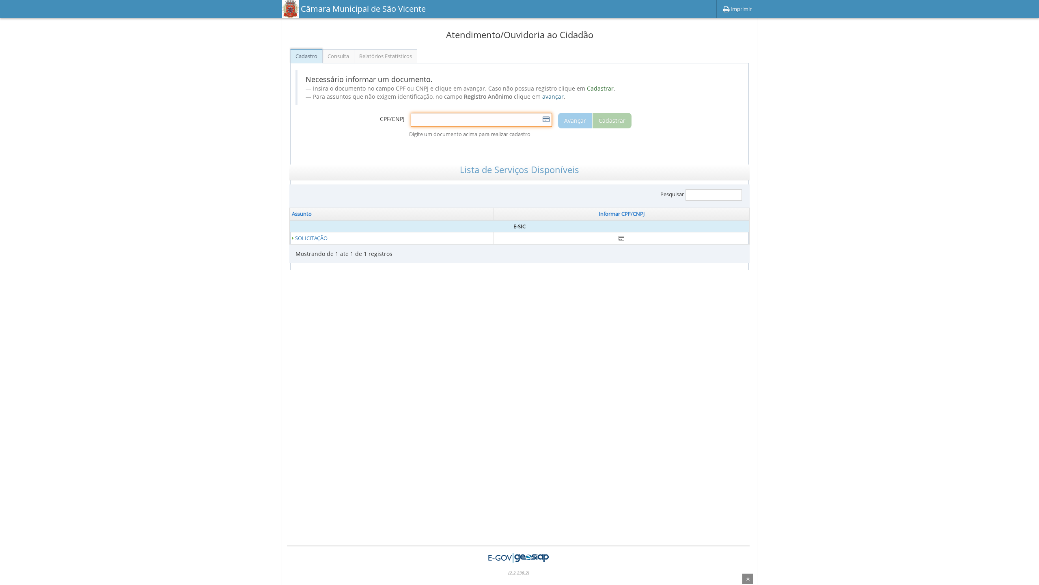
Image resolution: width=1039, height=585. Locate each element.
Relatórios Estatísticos (385, 56)
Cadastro (306, 56)
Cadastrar (612, 120)
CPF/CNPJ (392, 119)
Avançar (575, 120)
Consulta (338, 56)
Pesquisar (672, 194)
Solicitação (311, 238)
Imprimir (740, 9)
